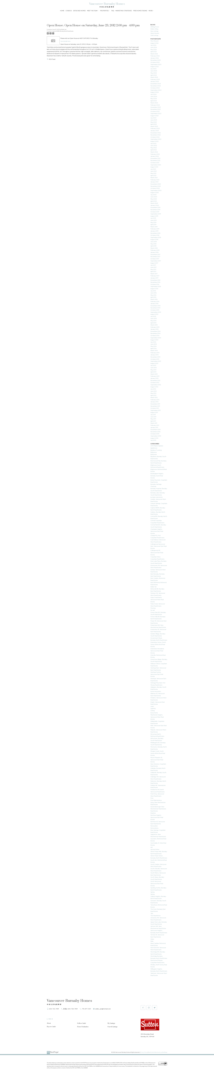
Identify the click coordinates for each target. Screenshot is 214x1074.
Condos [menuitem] (69, 11)
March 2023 (154, 126)
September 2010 (155, 436)
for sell (152, 610)
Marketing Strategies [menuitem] (123, 11)
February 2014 (154, 353)
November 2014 (155, 333)
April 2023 (153, 124)
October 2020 (155, 188)
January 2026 (154, 58)
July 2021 (153, 169)
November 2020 (155, 186)
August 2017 (154, 263)
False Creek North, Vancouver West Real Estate (157, 600)
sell (151, 847)
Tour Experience (155, 915)
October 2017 (154, 259)
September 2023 (155, 113)
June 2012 (153, 391)
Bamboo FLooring (156, 450)
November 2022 (155, 135)
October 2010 (154, 434)
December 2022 (155, 133)
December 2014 (155, 331)
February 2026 (155, 56)
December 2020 (155, 184)
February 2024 (155, 105)
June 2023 (153, 120)
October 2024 (155, 88)
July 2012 (153, 389)
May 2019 (153, 222)
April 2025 (153, 75)
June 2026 (153, 47)
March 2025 (154, 77)
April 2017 (153, 271)
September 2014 (155, 338)
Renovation (154, 826)
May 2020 (153, 199)
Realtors (153, 813)
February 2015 (154, 327)
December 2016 (155, 280)
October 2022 (155, 137)
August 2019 (154, 216)
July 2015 (153, 316)
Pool (151, 798)
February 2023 (155, 128)
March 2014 (154, 350)
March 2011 (153, 423)
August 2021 (154, 167)
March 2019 (153, 227)
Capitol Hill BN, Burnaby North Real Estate (62, 31)
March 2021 (154, 177)
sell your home (154, 849)
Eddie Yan (153, 587)
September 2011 (155, 410)
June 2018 (153, 242)
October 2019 (154, 212)
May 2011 (153, 419)
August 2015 (154, 314)
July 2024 (153, 94)
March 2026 (154, 54)
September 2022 (155, 139)
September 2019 (155, 214)
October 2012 (154, 382)
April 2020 (153, 201)
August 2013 (154, 363)
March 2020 (154, 203)
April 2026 (153, 51)
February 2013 (154, 376)
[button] (143, 1007)
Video (152, 939)
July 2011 (153, 414)
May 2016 (153, 295)
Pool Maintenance (156, 800)
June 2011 (153, 417)
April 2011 (153, 421)
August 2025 (154, 66)
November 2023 (155, 109)
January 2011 (154, 427)
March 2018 (154, 248)
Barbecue (153, 452)
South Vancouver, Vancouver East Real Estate (156, 883)
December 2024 (155, 84)
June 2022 (153, 145)
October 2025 (155, 62)
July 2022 (153, 143)
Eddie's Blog (154, 29)
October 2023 (154, 111)
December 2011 (155, 404)
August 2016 (154, 288)
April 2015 (153, 323)
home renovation (155, 691)
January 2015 (154, 329)
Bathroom (153, 454)
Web (151, 941)
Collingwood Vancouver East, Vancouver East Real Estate (158, 546)
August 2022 (154, 141)
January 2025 (154, 81)
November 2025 (155, 60)
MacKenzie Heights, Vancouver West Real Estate (157, 717)
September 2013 (155, 361)
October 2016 (154, 284)
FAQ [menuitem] (112, 11)
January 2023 (154, 130)
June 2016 (153, 293)
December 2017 (155, 254)
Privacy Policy (143, 1052)
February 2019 (154, 229)
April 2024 (153, 101)
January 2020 (154, 205)
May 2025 (153, 73)
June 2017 (153, 267)
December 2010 (155, 429)
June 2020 (153, 197)
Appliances (153, 448)
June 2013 (153, 367)
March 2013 (153, 374)
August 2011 (154, 412)
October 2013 (154, 359)
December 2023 (155, 107)
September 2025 (155, 64)
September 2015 (155, 312)
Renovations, (154, 828)
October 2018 (154, 235)
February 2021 (154, 180)
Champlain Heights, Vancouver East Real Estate (156, 531)
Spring (152, 892)
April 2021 (153, 175)
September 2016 (155, 286)
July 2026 (153, 45)
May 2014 (153, 346)
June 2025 (153, 71)
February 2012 (154, 400)
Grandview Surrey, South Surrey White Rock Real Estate (158, 644)
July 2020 (153, 195)
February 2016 (154, 301)
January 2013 (154, 378)
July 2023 (153, 118)
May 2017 (153, 269)
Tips (151, 913)
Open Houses (154, 33)
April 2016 (153, 297)
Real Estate (154, 811)
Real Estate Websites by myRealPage (157, 1052)
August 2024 (154, 92)
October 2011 (154, 408)
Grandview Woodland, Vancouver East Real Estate (157, 651)
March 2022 (154, 152)
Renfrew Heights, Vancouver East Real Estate (156, 817)
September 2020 (155, 190)
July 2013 (153, 365)
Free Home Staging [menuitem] (140, 11)
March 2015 (154, 325)
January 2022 (154, 156)
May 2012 (153, 393)
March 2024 (154, 103)
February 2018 (154, 250)
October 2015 (154, 310)
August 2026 (154, 43)
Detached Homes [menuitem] (79, 11)
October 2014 (154, 335)
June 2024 (153, 96)
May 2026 (153, 49)
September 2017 (155, 261)
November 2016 (155, 282)
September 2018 (155, 237)
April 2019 (153, 224)
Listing (152, 710)
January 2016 (154, 303)
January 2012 (154, 402)
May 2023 (153, 122)
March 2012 (154, 397)
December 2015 (155, 306)
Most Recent (154, 41)
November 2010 (155, 432)
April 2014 (153, 348)
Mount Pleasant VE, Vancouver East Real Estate (156, 760)
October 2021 (154, 163)
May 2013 (153, 370)
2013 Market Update (156, 446)
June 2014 (153, 344)
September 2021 (155, 165)
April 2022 (153, 150)
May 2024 (153, 98)
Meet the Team (92, 11)
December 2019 (155, 207)
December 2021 (155, 158)
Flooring (152, 608)
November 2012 (155, 380)
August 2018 (154, 239)
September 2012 (155, 385)
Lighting (152, 708)
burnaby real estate (156, 497)
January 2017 (154, 278)
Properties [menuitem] (104, 11)
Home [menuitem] (62, 11)
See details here (65, 41)
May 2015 (153, 321)
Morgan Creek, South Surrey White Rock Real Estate (157, 753)
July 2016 (153, 291)
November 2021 (155, 160)
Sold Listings (154, 35)
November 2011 (155, 406)
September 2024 (155, 90)
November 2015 (155, 308)
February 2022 (155, 154)
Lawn (152, 706)
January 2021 (154, 182)
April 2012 (153, 395)
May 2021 (153, 173)
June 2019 (153, 220)
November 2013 (155, 357)
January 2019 (154, 231)
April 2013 (153, 372)
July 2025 (153, 69)
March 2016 (153, 299)
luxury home (154, 713)
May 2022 (153, 148)
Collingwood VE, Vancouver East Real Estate (156, 553)
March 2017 (153, 274)
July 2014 (153, 342)
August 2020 (154, 192)
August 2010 (154, 438)
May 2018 (153, 244)
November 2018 (155, 233)
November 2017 (155, 256)
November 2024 (155, 86)
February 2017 (154, 276)
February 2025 (155, 79)
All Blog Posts (154, 27)
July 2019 (153, 218)
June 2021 (153, 171)
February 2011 (154, 425)
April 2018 (153, 246)
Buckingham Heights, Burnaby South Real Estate (157, 476)
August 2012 (154, 387)
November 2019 (155, 209)
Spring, (152, 894)
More (151, 11)
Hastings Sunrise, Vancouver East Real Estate (156, 674)
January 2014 (154, 355)
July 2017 (153, 265)
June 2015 (153, 318)
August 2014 (154, 340)
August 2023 (154, 116)
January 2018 (154, 252)
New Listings (154, 31)
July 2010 (153, 440)
